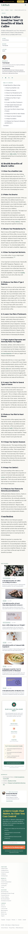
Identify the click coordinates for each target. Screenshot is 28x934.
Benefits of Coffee (12, 780)
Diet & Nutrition (6, 578)
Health (11, 10)
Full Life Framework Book (6, 881)
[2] (24, 176)
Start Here (4, 866)
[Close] (26, 1)
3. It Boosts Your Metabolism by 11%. (13, 92)
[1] (7, 136)
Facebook (3, 919)
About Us (3, 904)
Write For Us (3, 912)
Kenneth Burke (5, 40)
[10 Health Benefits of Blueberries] (14, 681)
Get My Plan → (20, 1)
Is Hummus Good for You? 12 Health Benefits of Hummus (11, 669)
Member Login (4, 914)
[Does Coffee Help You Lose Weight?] (14, 616)
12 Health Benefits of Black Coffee (11, 85)
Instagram (8, 919)
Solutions (4, 889)
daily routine (13, 154)
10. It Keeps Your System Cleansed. (13, 116)
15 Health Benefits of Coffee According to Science (11, 581)
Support (2, 915)
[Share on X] (9, 77)
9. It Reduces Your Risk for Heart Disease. (15, 113)
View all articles (9, 801)
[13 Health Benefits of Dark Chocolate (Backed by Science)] (14, 594)
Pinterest (13, 919)
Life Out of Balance (5, 897)
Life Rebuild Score (4, 870)
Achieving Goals (4, 875)
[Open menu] (25, 5)
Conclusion (6, 125)
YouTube (19, 919)
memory (17, 221)
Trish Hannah (5, 45)
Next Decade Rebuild (5, 898)
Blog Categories (4, 910)
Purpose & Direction (5, 895)
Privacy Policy (12, 927)
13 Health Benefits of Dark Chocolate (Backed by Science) (12, 604)
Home (2, 10)
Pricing (2, 887)
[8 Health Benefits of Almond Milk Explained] (14, 636)
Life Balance (3, 874)
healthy (23, 272)
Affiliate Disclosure (19, 927)
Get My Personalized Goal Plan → (14, 763)
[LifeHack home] (5, 5)
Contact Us (3, 906)
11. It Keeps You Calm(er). (10, 118)
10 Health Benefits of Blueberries (13, 691)
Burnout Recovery (4, 891)
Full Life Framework (5, 872)
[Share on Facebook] (2, 77)
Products (3, 878)
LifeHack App (4, 880)
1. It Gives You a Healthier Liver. (12, 87)
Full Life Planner (4, 883)
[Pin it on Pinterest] (5, 77)
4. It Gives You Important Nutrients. (13, 95)
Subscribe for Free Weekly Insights (14, 847)
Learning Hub (3, 885)
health (11, 428)
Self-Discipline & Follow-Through (7, 893)
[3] (14, 257)
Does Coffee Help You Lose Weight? (13, 625)
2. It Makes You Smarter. (10, 90)
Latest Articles (4, 908)
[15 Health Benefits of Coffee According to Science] (14, 570)
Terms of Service (4, 927)
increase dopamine (6, 353)
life (7, 368)
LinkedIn (24, 919)
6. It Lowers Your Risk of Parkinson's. (14, 102)
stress (3, 477)
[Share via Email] (12, 77)
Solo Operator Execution (6, 900)
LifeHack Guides (4, 868)
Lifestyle (6, 10)
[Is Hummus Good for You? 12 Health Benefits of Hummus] (14, 659)
